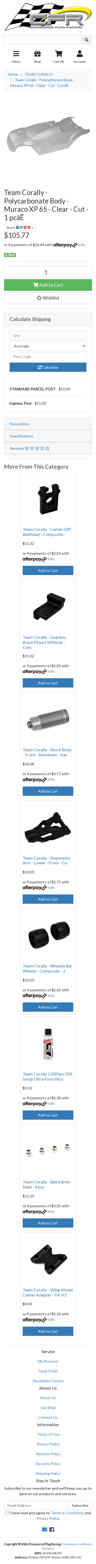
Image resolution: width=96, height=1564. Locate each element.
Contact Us (48, 1417)
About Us (48, 1397)
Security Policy (48, 1463)
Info (81, 244)
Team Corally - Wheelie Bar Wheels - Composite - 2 (47, 968)
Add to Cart (50, 285)
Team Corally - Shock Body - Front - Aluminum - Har (47, 752)
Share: (11, 227)
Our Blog (48, 1407)
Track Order (48, 1371)
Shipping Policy (48, 1473)
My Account (48, 1361)
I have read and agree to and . (50, 1516)
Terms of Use (48, 1434)
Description (19, 424)
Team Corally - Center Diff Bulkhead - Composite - (47, 532)
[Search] (86, 39)
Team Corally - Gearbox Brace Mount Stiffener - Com (44, 642)
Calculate (50, 367)
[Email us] (44, 1529)
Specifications (21, 436)
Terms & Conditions (67, 1513)
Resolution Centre (48, 1380)
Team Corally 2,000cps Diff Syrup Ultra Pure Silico (48, 1076)
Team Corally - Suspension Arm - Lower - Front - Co (46, 860)
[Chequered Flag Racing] (48, 15)
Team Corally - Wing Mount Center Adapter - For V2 (48, 1292)
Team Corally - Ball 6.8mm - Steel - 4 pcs (48, 1184)
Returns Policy (48, 1454)
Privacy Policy (48, 1444)
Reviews (17, 448)
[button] (48, 298)
